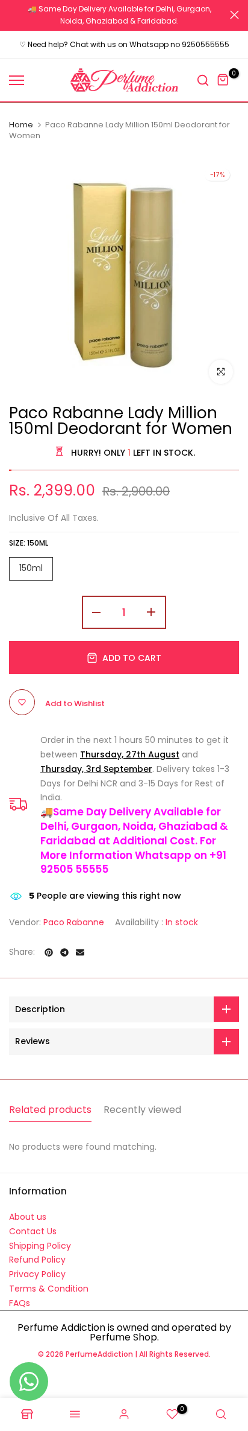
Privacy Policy (37, 1274)
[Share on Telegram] (64, 952)
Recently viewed (142, 1110)
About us (27, 1217)
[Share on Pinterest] (49, 952)
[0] (223, 80)
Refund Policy (37, 1260)
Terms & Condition (48, 1289)
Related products (50, 1110)
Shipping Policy (40, 1246)
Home (21, 125)
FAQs (19, 1303)
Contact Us (33, 1231)
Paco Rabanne (73, 922)
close (234, 14)
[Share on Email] (80, 952)
